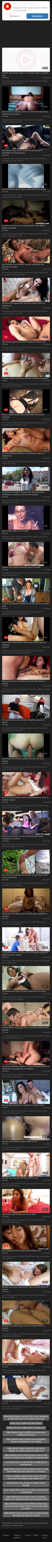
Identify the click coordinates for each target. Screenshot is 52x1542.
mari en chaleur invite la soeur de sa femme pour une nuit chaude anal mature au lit (26, 1477)
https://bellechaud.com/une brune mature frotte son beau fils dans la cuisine (26, 1514)
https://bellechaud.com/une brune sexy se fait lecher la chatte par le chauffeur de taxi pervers (26, 1456)
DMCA (35, 1535)
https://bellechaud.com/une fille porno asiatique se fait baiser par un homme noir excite (26, 1417)
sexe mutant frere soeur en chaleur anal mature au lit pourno (26, 1491)
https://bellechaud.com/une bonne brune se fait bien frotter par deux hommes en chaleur (26, 1470)
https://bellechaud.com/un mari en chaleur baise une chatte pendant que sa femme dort (26, 1498)
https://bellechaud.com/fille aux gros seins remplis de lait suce (26, 1433)
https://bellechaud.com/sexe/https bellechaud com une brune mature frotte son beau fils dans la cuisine (26, 1506)
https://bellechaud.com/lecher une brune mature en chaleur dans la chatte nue (26, 1449)
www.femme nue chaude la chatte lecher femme (26, 1484)
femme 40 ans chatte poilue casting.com (26, 1428)
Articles (6, 1535)
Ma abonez (37, 16)
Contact (28, 1535)
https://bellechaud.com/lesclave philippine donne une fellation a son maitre (26, 1440)
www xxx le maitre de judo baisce (26, 1423)
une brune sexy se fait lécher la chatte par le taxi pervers (26, 1463)
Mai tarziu (14, 16)
